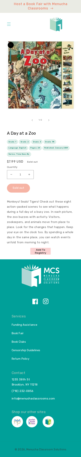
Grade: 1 (12, 142)
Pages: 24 (35, 148)
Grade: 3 (37, 142)
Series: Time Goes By (18, 154)
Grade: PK (49, 142)
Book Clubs (19, 341)
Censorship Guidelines (26, 350)
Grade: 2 (25, 142)
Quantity (12, 167)
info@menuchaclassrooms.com (33, 398)
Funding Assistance (24, 324)
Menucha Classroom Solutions (46, 449)
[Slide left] (32, 120)
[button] (9, 24)
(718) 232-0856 (23, 391)
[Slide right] (49, 120)
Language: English (17, 148)
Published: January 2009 (56, 148)
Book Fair (18, 333)
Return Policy (21, 358)
